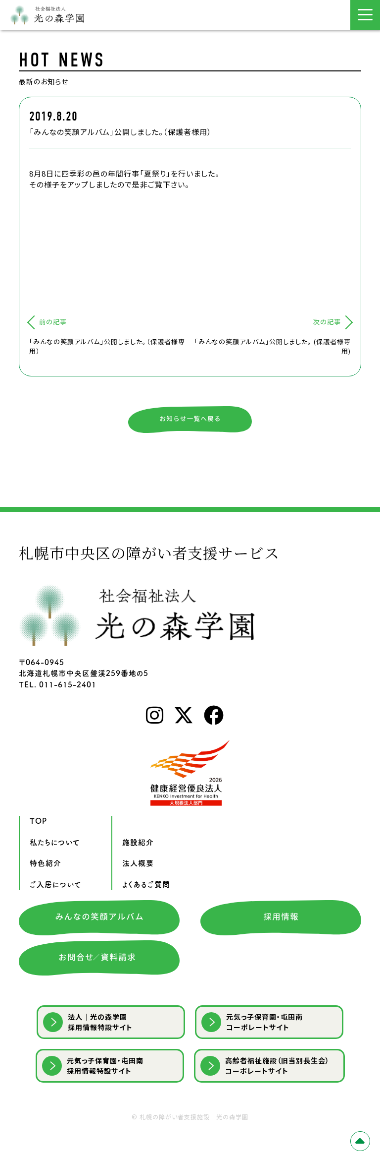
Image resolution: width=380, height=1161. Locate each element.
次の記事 (327, 321)
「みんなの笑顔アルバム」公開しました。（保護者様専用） (107, 346)
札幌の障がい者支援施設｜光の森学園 (194, 1116)
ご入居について (56, 884)
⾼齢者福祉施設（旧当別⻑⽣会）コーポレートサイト (277, 1065)
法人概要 (138, 863)
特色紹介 (45, 863)
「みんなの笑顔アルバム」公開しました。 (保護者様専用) (272, 346)
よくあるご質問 (146, 884)
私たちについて (55, 842)
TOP (38, 821)
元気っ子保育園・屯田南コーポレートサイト (264, 1022)
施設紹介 (138, 842)
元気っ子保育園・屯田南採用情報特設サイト (105, 1065)
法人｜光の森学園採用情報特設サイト (100, 1022)
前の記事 (53, 321)
